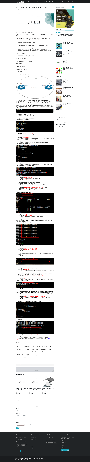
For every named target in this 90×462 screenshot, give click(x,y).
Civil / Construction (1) (60, 117)
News (59, 1)
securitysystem (49, 444)
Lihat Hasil (67, 450)
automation (54, 440)
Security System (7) (59, 126)
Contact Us (64, 1)
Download (33, 441)
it (17, 361)
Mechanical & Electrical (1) (61, 124)
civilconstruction (49, 442)
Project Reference (52, 1)
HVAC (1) (57, 119)
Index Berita (33, 437)
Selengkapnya (18, 395)
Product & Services (38, 1)
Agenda (32, 450)
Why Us (45, 1)
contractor (48, 440)
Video (32, 446)
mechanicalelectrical (50, 437)
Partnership (70, 1)
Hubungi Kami (33, 439)
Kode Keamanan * (19, 422)
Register (32, 448)
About (31, 1)
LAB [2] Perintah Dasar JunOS (30, 139)
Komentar (18, 413)
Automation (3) (59, 115)
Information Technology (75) (61, 122)
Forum (32, 444)
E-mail (37, 403)
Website (17, 408)
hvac (55, 442)
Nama (17, 403)
